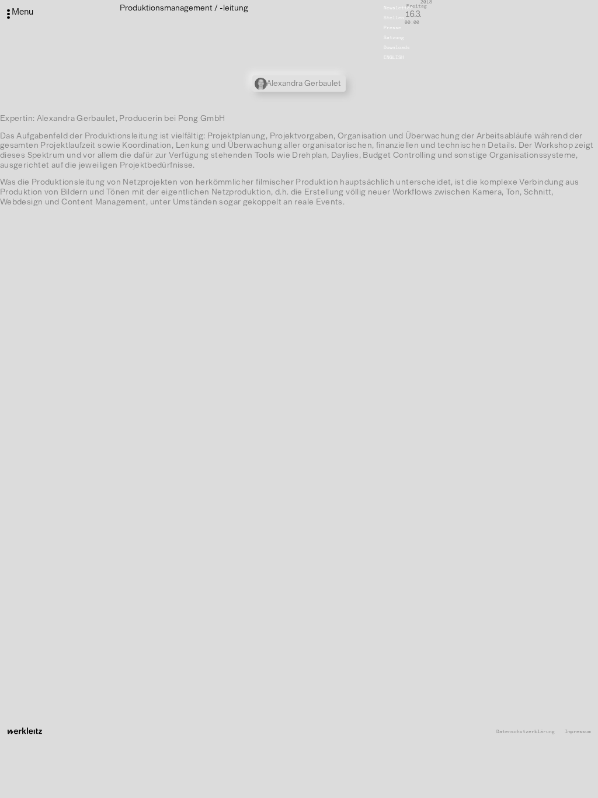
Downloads (397, 47)
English (394, 57)
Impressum (578, 731)
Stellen (394, 17)
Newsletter (398, 8)
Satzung (394, 37)
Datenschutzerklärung (525, 731)
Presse (392, 27)
